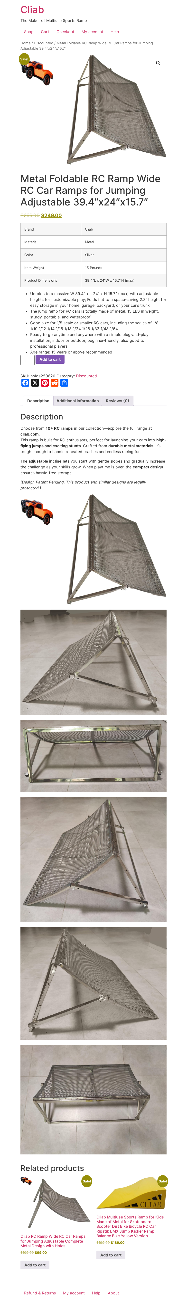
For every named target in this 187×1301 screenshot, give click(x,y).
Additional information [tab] (77, 400)
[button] (158, 63)
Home (25, 43)
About (113, 1293)
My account (92, 31)
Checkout (65, 31)
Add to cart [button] (35, 1265)
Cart (45, 31)
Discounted (43, 43)
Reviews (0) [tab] (117, 400)
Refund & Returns (40, 1293)
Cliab (32, 10)
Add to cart (50, 359)
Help (115, 31)
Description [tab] (38, 400)
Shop (29, 31)
